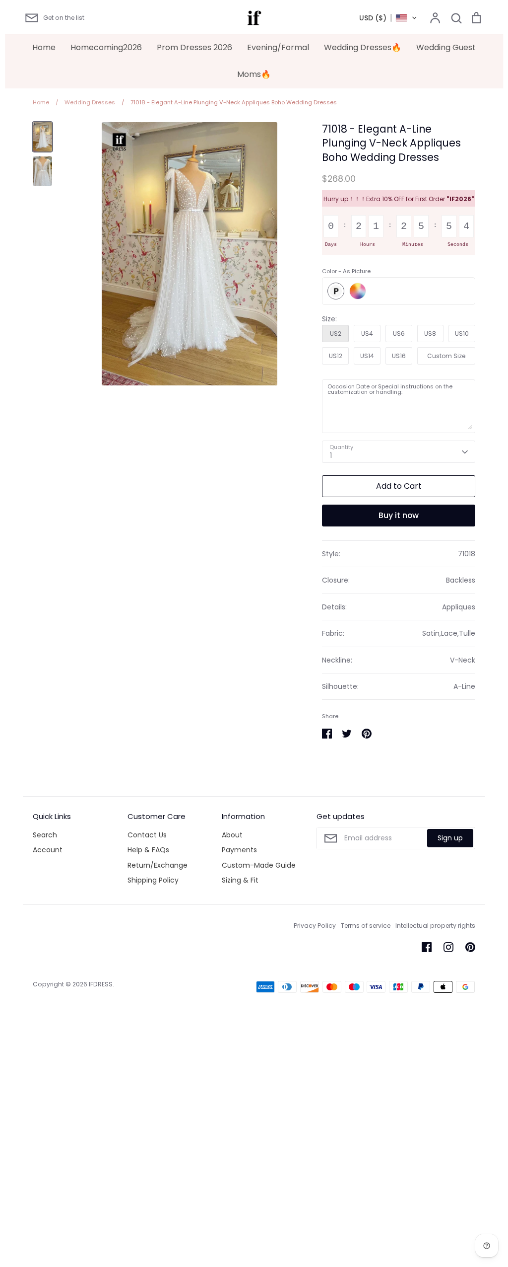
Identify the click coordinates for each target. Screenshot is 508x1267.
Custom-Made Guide (259, 865)
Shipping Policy (153, 880)
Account (48, 850)
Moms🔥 (254, 74)
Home (44, 47)
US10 (462, 333)
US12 (335, 356)
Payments (239, 850)
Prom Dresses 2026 (194, 47)
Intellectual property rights (435, 925)
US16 (399, 356)
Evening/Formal (278, 47)
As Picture (335, 291)
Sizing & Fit (240, 880)
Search (45, 835)
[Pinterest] (470, 947)
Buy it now (399, 515)
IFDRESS (101, 984)
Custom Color (357, 291)
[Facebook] (427, 947)
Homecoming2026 (106, 47)
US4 (367, 333)
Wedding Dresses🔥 (362, 47)
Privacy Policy (315, 925)
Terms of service (365, 925)
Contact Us (147, 835)
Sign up (450, 838)
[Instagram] (448, 947)
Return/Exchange (157, 865)
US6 (399, 333)
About (232, 835)
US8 (430, 333)
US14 (367, 356)
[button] (388, 18)
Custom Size (446, 356)
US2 (335, 333)
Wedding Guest (446, 47)
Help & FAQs (148, 850)
